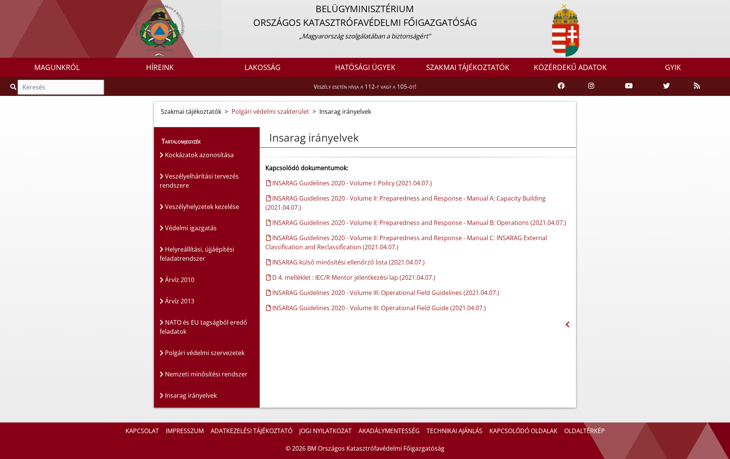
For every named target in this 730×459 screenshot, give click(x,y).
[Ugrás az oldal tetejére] (265, 137)
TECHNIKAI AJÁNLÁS (454, 431)
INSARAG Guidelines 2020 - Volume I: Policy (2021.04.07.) (351, 183)
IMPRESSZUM (185, 431)
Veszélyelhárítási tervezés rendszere (199, 181)
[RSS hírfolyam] (697, 86)
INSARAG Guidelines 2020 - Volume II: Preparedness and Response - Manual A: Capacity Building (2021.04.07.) (405, 203)
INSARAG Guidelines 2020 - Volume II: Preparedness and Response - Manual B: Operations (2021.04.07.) (418, 222)
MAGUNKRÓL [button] (57, 67)
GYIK (673, 67)
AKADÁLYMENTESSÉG (389, 431)
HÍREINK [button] (160, 67)
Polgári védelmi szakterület (270, 111)
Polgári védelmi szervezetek (203, 353)
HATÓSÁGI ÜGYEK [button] (365, 67)
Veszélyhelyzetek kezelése (201, 206)
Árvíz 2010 (178, 280)
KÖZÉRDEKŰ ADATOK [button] (570, 67)
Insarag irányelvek (190, 395)
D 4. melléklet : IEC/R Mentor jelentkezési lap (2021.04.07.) (353, 277)
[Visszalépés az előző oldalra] (567, 324)
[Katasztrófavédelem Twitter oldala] (666, 86)
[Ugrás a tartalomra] (14, 6)
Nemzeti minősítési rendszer (205, 374)
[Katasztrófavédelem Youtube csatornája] (628, 86)
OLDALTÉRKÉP (584, 431)
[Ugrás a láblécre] (22, 6)
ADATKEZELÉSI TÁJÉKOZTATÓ (251, 431)
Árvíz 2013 (178, 301)
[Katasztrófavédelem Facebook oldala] (561, 86)
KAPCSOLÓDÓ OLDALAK (523, 431)
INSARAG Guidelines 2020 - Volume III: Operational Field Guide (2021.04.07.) (378, 308)
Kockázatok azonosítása (198, 155)
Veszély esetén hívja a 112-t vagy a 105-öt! (365, 86)
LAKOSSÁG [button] (262, 67)
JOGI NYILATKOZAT (325, 431)
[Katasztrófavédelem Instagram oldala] (591, 86)
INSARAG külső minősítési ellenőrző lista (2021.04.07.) (348, 262)
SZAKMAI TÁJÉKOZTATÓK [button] (467, 67)
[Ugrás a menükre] (6, 6)
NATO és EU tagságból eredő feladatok (203, 327)
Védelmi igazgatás (190, 228)
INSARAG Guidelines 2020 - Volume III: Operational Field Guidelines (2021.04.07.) (385, 292)
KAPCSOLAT (142, 431)
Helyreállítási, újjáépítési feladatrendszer (197, 254)
